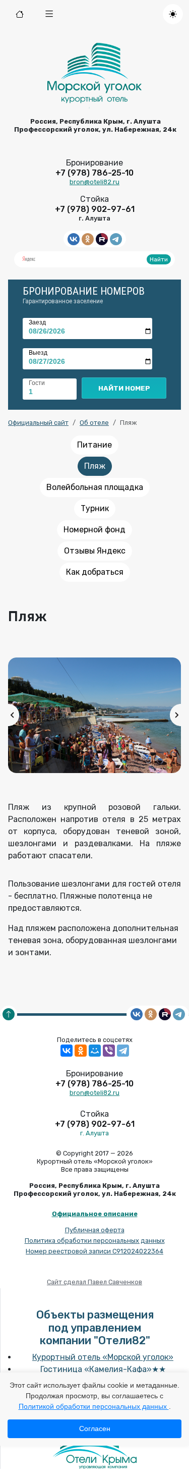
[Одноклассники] (81, 1051)
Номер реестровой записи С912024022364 (94, 1251)
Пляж (94, 466)
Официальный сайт (38, 422)
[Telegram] (123, 1051)
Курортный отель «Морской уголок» (102, 1357)
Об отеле (94, 422)
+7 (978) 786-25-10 (94, 173)
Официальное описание (95, 1214)
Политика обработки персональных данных (95, 1240)
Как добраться (94, 572)
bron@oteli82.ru (94, 182)
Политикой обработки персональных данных (94, 1406)
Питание (94, 445)
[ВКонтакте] (66, 1051)
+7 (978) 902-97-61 (95, 209)
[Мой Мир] (95, 1051)
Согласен (94, 1428)
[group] (94, 715)
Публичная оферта (94, 1230)
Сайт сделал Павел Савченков (94, 1282)
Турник (95, 508)
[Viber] (109, 1051)
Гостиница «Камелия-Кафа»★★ (103, 1369)
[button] (49, 14)
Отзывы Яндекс (94, 551)
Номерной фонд (94, 529)
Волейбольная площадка (94, 487)
